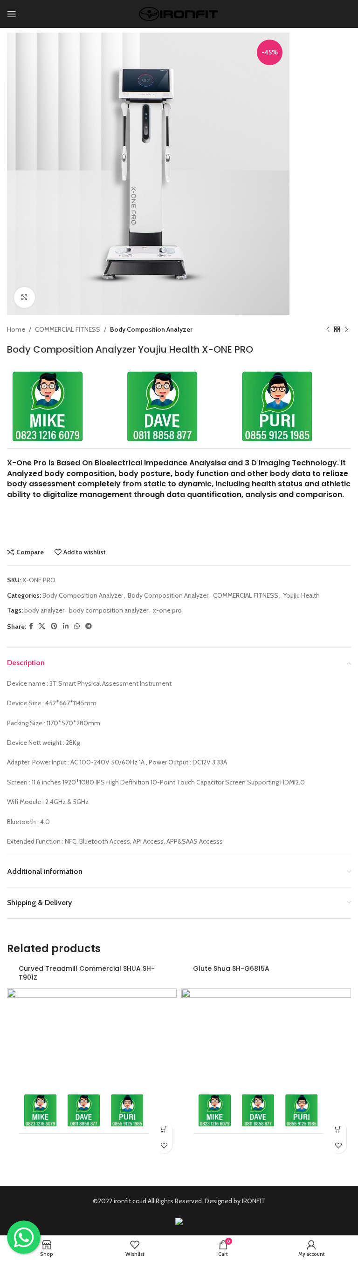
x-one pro (167, 610)
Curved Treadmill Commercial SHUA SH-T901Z (87, 973)
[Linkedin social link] (65, 626)
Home (16, 329)
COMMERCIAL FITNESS (67, 329)
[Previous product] (327, 329)
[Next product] (346, 329)
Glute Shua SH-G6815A (231, 968)
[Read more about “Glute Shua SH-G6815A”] (338, 1129)
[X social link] (42, 626)
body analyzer (44, 610)
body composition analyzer (108, 610)
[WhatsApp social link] (77, 626)
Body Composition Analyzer (151, 329)
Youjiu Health (301, 595)
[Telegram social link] (89, 626)
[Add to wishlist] (164, 1145)
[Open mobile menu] (11, 14)
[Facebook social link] (31, 626)
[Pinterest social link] (54, 626)
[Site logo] (179, 13)
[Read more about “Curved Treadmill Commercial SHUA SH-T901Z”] (164, 1129)
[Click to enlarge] (24, 297)
